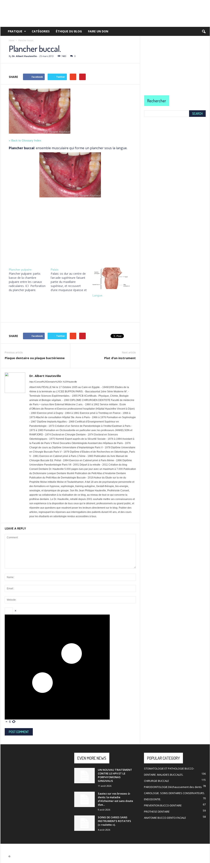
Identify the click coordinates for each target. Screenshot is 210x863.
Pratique (15, 31)
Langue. (97, 295)
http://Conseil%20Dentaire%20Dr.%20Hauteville (53, 381)
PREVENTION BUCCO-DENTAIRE (163, 805)
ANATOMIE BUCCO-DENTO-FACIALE (165, 818)
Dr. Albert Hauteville (24, 56)
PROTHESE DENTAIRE (157, 811)
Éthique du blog (69, 31)
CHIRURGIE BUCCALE (156, 781)
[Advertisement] (70, 231)
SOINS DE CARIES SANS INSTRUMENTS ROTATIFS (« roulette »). (114, 821)
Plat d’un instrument (120, 358)
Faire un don (98, 31)
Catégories (41, 31)
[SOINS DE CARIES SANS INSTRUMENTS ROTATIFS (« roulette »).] (84, 823)
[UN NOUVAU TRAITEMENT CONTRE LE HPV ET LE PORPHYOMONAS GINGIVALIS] (84, 775)
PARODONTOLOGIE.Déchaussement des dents (173, 787)
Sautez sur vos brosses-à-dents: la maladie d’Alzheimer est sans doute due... (115, 799)
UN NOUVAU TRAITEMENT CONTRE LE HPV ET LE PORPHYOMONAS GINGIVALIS (115, 775)
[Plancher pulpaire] (30, 280)
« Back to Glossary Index (25, 140)
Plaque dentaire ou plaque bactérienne (35, 358)
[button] (203, 31)
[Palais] (71, 280)
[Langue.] (111, 278)
